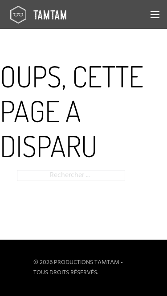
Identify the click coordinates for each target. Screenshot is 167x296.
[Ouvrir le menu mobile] (155, 14)
